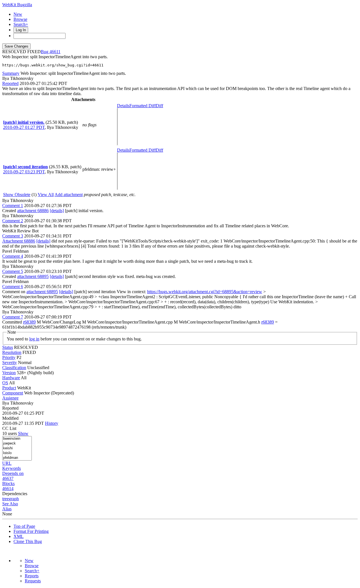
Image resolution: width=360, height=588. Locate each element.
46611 (55, 51)
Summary (10, 73)
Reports (32, 575)
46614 (8, 488)
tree (5, 498)
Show (23, 433)
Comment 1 (12, 205)
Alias (7, 508)
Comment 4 (12, 256)
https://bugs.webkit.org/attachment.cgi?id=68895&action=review (204, 291)
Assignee (10, 398)
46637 (8, 478)
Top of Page (24, 526)
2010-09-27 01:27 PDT (24, 127)
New (18, 14)
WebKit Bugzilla (17, 4)
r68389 (29, 322)
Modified (10, 418)
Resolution (11, 352)
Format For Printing (31, 531)
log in (34, 338)
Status (7, 347)
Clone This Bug (28, 541)
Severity (9, 362)
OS (5, 382)
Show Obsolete (16, 194)
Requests (33, 580)
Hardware (11, 377)
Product (9, 387)
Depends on (13, 473)
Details (123, 105)
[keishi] (17, 448)
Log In (21, 30)
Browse (20, 19)
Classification (14, 367)
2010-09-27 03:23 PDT (24, 171)
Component (12, 392)
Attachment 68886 (18, 241)
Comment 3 (12, 236)
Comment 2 (12, 220)
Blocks (8, 483)
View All (46, 194)
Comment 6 (12, 286)
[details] (57, 210)
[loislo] (17, 453)
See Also (10, 503)
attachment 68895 (33, 276)
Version (9, 372)
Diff (159, 105)
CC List (9, 428)
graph (14, 498)
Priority (8, 357)
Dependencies (14, 493)
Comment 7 (12, 317)
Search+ (21, 24)
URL (7, 463)
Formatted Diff (142, 105)
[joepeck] (17, 443)
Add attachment (69, 194)
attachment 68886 (33, 210)
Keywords (11, 468)
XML (19, 536)
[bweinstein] (17, 438)
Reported (10, 83)
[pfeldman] (17, 457)
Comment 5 (12, 271)
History (51, 423)
